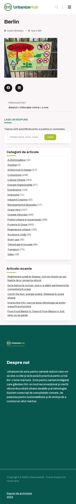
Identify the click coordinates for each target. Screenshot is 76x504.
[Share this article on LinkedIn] (19, 88)
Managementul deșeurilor (22, 205)
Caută (50, 137)
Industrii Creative (17, 199)
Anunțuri (12, 165)
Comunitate (14, 175)
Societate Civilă (16, 234)
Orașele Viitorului (17, 214)
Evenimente (14, 190)
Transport (13, 249)
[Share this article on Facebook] (8, 88)
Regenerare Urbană (18, 229)
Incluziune (13, 195)
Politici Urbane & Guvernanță (24, 219)
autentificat (25, 129)
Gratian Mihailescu (15, 31)
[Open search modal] (56, 7)
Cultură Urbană (16, 180)
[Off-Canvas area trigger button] (69, 7)
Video (10, 254)
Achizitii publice (16, 160)
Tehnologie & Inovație (20, 244)
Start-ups (13, 239)
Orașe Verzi (14, 210)
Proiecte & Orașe (17, 224)
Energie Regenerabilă (19, 185)
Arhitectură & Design (19, 170)
